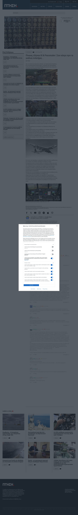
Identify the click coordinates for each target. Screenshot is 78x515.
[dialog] (39, 257)
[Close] (57, 226)
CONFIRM (31, 285)
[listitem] (39, 244)
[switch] (52, 247)
